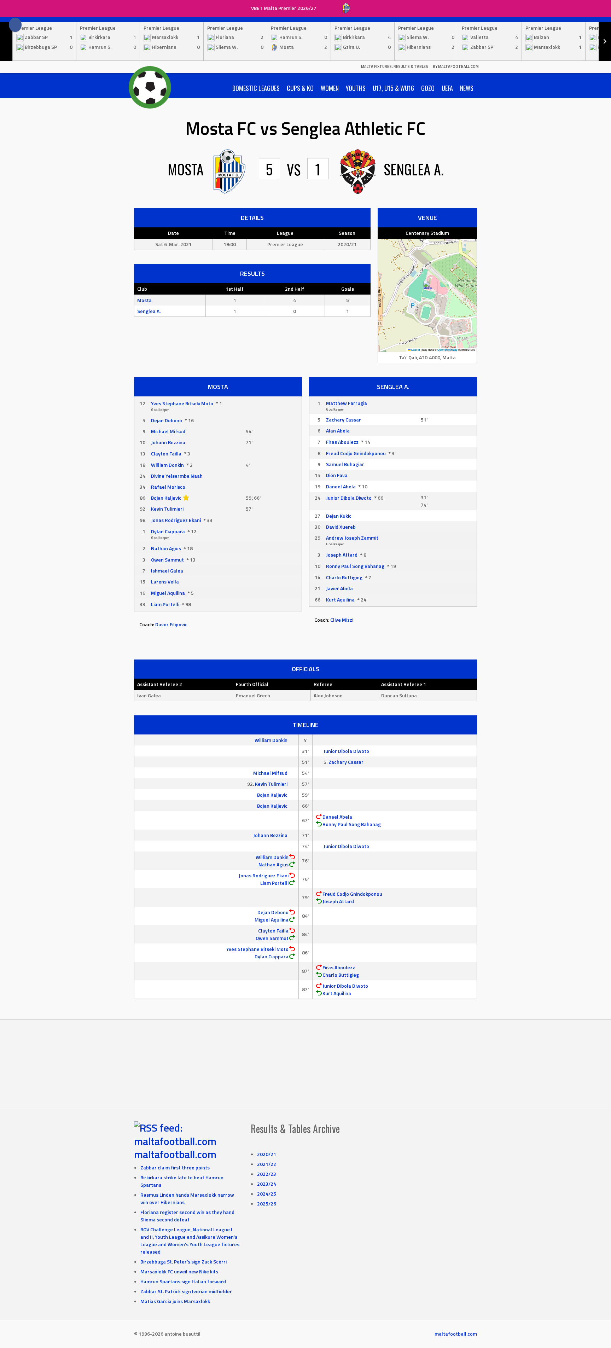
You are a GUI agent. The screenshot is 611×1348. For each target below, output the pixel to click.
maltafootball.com (175, 1154)
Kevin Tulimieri (167, 508)
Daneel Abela (341, 486)
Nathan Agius (166, 548)
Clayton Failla (166, 453)
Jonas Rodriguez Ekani (176, 520)
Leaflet (415, 349)
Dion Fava (337, 475)
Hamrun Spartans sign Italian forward (183, 1281)
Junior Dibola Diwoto (349, 497)
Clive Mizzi (341, 619)
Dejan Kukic (338, 515)
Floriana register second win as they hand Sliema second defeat (187, 1215)
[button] (427, 288)
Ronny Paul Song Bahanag (355, 566)
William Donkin (167, 465)
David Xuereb (341, 526)
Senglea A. (149, 311)
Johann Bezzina (168, 442)
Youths (356, 88)
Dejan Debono (166, 420)
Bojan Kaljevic (166, 497)
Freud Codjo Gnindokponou (356, 453)
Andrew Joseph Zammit (352, 537)
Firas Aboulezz (342, 442)
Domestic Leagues (256, 88)
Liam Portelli (165, 604)
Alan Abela (338, 430)
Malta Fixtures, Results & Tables (394, 66)
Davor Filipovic (171, 624)
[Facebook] (15, 25)
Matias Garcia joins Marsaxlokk (175, 1301)
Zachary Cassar (343, 419)
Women (330, 88)
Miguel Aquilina (168, 593)
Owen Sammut (167, 559)
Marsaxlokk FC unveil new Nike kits (179, 1271)
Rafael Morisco (168, 486)
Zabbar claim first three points (175, 1167)
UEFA (447, 88)
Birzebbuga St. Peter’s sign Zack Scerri (183, 1261)
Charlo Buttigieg (344, 577)
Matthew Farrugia (346, 403)
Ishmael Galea (167, 570)
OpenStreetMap (447, 349)
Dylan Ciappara (168, 531)
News (466, 88)
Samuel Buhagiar (345, 464)
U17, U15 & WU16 (393, 88)
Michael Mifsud (168, 431)
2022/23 (266, 1174)
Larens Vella (165, 581)
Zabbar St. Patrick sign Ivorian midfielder (186, 1291)
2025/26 (266, 1203)
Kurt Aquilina (340, 599)
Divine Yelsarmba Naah (177, 476)
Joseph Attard (341, 554)
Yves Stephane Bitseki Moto (182, 403)
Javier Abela (339, 588)
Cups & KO (300, 88)
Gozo (428, 88)
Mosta (144, 300)
